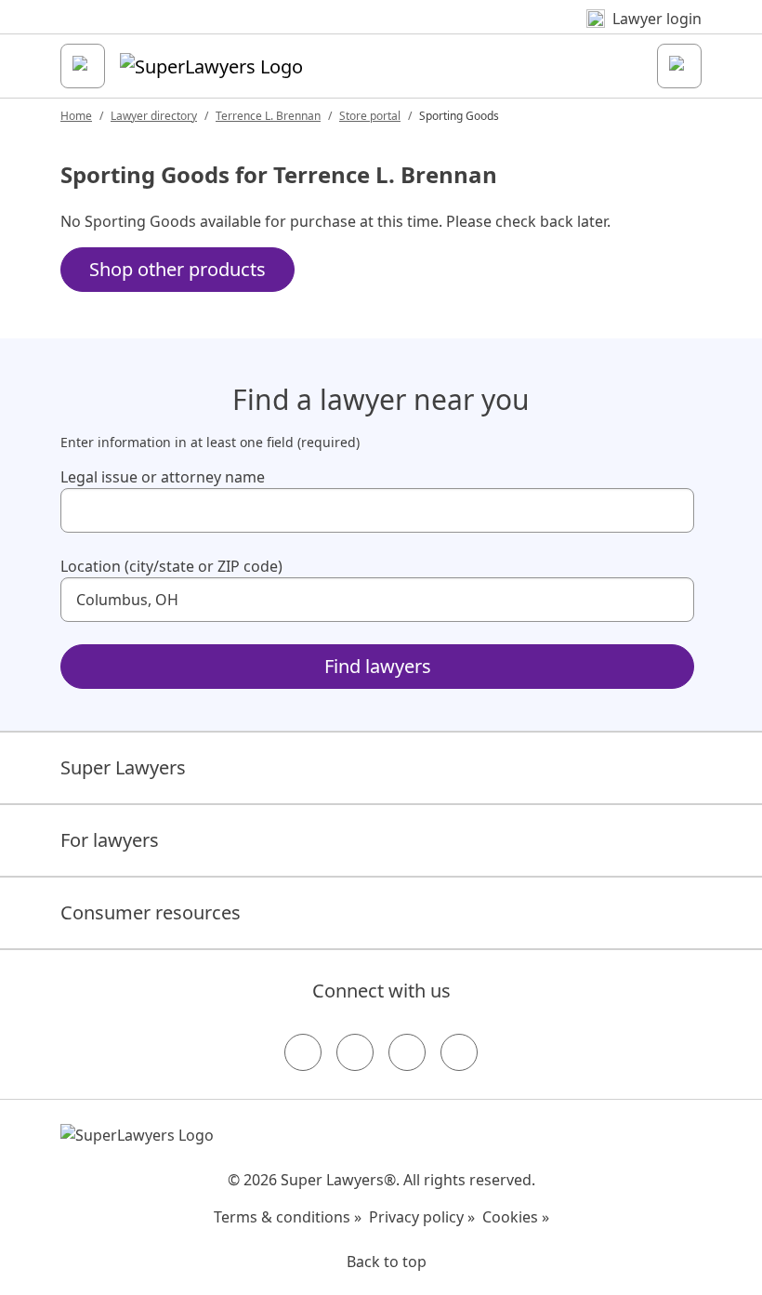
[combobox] (377, 510)
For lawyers (109, 839)
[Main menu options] (82, 66)
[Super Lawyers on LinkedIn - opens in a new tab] (459, 1052)
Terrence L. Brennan (268, 116)
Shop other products (177, 269)
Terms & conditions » (287, 1217)
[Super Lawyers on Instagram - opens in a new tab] (355, 1052)
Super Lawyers (123, 767)
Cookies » (515, 1217)
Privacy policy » (422, 1217)
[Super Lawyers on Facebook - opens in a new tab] (303, 1052)
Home (76, 116)
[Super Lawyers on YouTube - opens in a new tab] (407, 1052)
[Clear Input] (672, 510)
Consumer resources (150, 912)
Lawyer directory (154, 116)
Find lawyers (377, 666)
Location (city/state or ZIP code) (171, 566)
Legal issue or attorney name (162, 477)
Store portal (370, 116)
